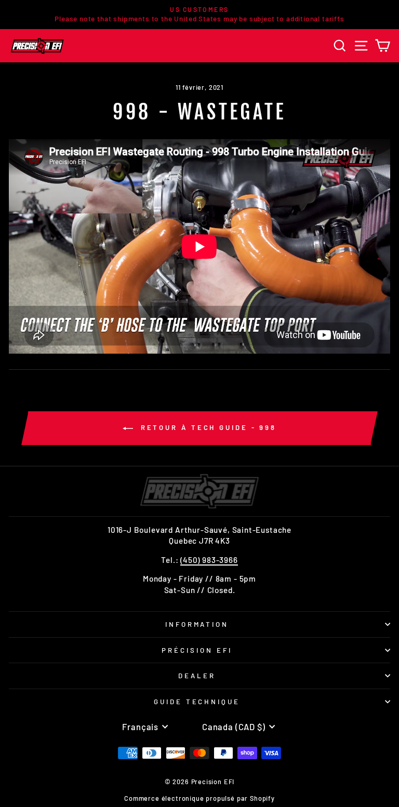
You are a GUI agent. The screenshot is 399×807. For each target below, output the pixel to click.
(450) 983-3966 (209, 559)
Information (197, 624)
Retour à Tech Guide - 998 (206, 427)
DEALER (197, 675)
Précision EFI (197, 650)
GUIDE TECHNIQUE (197, 701)
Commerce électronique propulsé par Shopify (199, 798)
